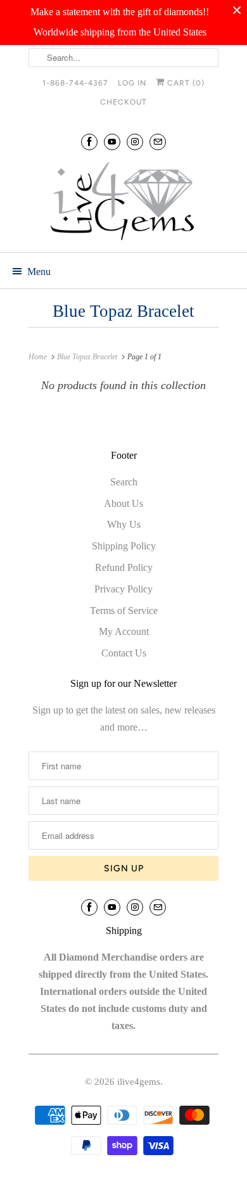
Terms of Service (124, 610)
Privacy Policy (123, 589)
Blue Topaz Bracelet (123, 311)
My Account (124, 631)
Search (123, 481)
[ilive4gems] (123, 202)
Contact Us (123, 653)
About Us (123, 503)
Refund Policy (124, 567)
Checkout (123, 102)
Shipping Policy (124, 545)
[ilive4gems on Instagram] (135, 141)
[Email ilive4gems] (157, 141)
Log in (132, 83)
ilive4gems (138, 1082)
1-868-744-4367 (75, 83)
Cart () (185, 83)
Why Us (124, 524)
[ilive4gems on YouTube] (112, 141)
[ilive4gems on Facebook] (89, 141)
